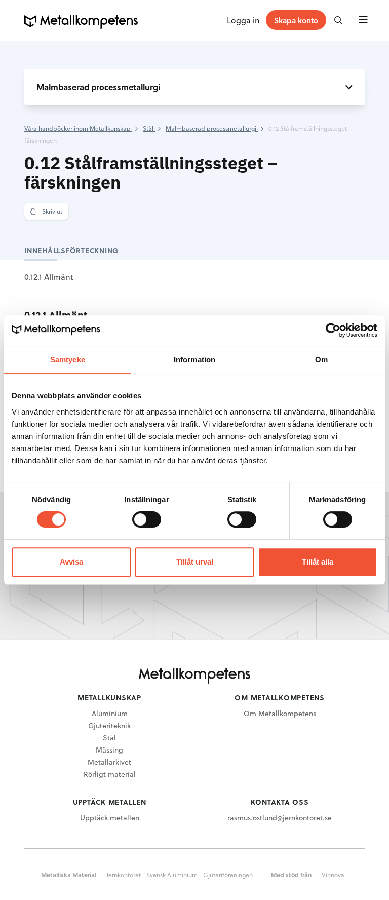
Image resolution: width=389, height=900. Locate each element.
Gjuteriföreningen (228, 874)
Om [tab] (321, 359)
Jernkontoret (123, 874)
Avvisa (71, 561)
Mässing (109, 749)
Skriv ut (51, 211)
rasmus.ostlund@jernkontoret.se (279, 817)
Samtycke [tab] (67, 359)
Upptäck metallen (109, 817)
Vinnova (333, 874)
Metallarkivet (109, 762)
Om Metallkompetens (280, 713)
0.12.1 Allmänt (48, 276)
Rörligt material (110, 774)
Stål (109, 737)
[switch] (146, 519)
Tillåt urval (194, 561)
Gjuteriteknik (109, 725)
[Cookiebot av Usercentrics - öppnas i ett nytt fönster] (333, 330)
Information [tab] (194, 359)
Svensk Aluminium (172, 874)
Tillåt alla (317, 561)
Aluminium (110, 713)
